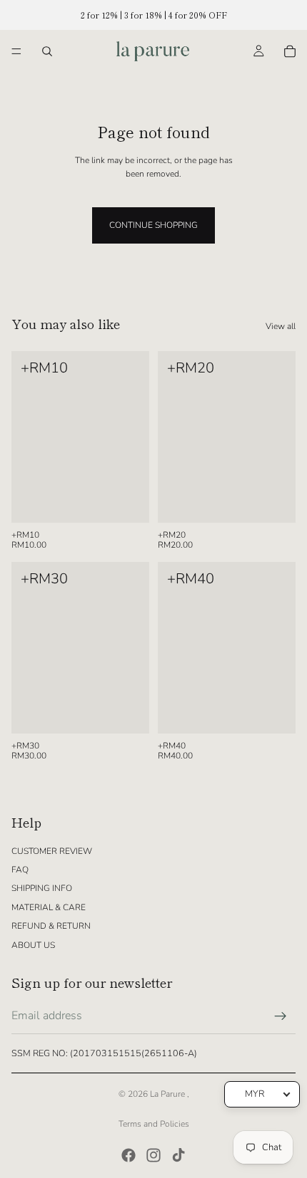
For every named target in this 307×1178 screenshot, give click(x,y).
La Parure (168, 1094)
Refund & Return (51, 926)
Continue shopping (153, 225)
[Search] (47, 51)
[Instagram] (153, 1155)
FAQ (20, 869)
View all (281, 326)
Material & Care (48, 907)
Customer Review (51, 851)
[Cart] (290, 51)
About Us (33, 945)
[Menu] (16, 51)
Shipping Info (41, 888)
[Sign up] (281, 1016)
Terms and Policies (154, 1124)
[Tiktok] (178, 1155)
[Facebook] (128, 1155)
